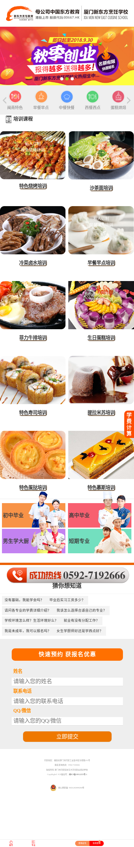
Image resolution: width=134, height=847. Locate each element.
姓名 (17, 671)
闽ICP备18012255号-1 (78, 774)
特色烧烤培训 (33, 186)
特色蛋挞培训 (33, 487)
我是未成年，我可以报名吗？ (28, 631)
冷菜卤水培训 (33, 262)
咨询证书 (82, 843)
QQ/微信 (22, 710)
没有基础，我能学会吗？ (24, 600)
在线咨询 (96, 842)
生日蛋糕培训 (101, 337)
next (128, 101)
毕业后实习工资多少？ (67, 600)
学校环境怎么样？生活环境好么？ (31, 620)
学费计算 (129, 424)
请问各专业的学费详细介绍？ (28, 610)
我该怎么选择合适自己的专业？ (82, 610)
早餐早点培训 (101, 262)
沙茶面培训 (101, 188)
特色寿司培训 (33, 412)
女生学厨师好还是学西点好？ (80, 631)
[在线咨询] (67, 56)
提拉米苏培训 (101, 412)
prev (6, 101)
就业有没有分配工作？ (82, 620)
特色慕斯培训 (101, 487)
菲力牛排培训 (33, 337)
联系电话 (22, 691)
